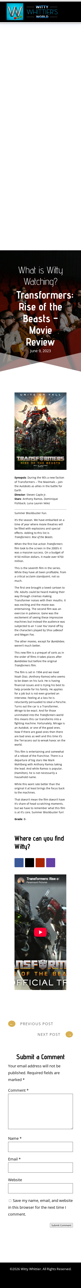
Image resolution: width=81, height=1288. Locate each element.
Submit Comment (61, 1225)
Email (14, 1159)
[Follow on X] (29, 862)
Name (15, 1138)
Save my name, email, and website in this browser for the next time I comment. (40, 1207)
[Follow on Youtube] (40, 862)
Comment (18, 1090)
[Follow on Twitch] (50, 862)
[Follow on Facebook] (19, 862)
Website (15, 1179)
